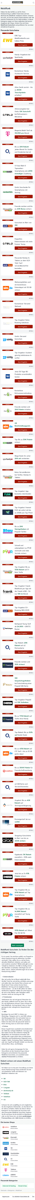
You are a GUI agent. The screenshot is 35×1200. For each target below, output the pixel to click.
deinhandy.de (8, 1090)
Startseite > (4, 1190)
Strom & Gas (22, 1186)
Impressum (5, 1196)
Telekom (6, 1093)
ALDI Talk (6, 1081)
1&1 (4, 1078)
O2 (4, 1099)
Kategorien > (12, 1190)
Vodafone (6, 1096)
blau (5, 1084)
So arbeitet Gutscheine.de (20, 1196)
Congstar (6, 1087)
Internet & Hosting (9, 1186)
